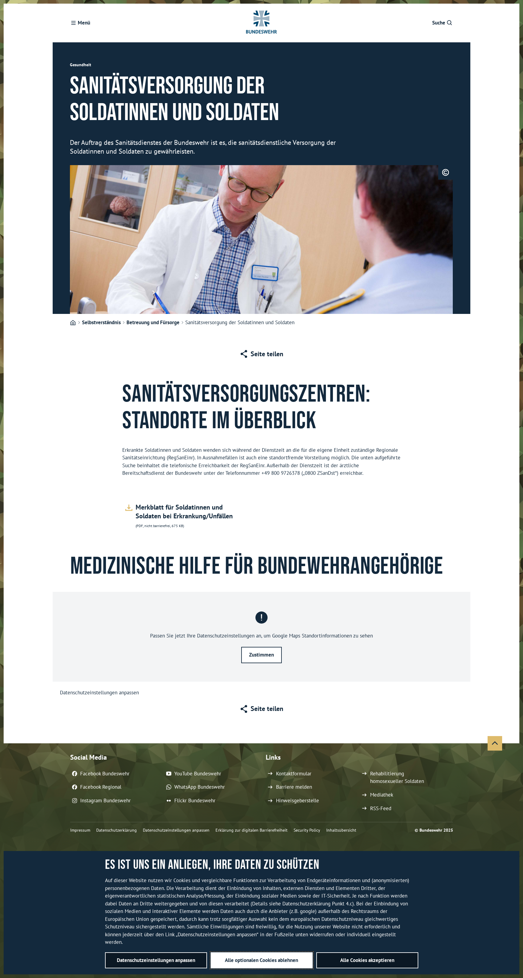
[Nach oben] (495, 743)
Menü (84, 22)
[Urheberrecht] (445, 172)
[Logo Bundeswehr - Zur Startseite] (261, 23)
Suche (438, 22)
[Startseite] (73, 323)
